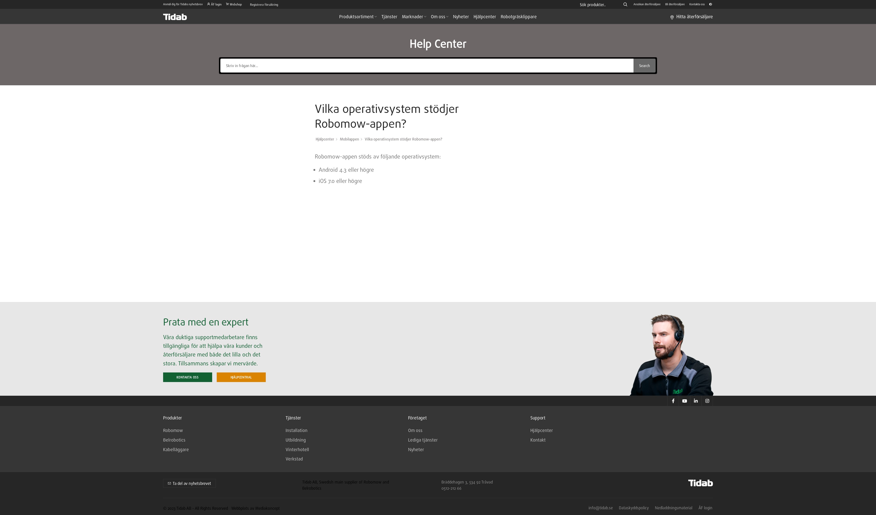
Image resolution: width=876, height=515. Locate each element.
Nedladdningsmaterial (673, 507)
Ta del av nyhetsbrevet (192, 483)
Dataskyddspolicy (634, 507)
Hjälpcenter (541, 430)
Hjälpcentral (241, 377)
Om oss (415, 430)
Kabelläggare (176, 449)
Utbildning (296, 439)
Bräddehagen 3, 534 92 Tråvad (467, 482)
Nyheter (416, 449)
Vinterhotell (297, 449)
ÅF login (705, 507)
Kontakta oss (187, 377)
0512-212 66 (451, 488)
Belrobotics (174, 439)
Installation (297, 430)
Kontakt (538, 439)
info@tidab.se (601, 507)
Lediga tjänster (423, 439)
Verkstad (294, 458)
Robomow (173, 430)
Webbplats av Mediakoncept (255, 508)
